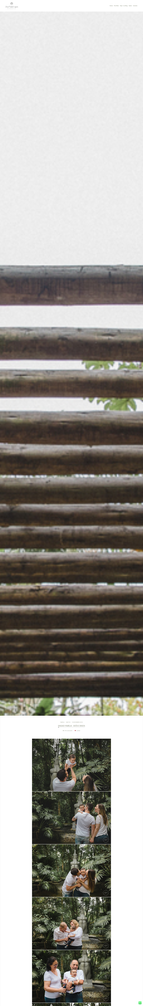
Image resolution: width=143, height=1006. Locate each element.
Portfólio (116, 5)
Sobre (130, 5)
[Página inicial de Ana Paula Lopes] (14, 5)
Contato (135, 5)
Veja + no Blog (124, 5)
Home (111, 5)
